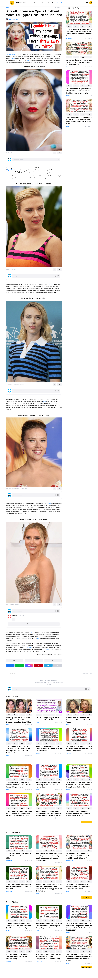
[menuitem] (36, 3)
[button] (14, 660)
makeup (28, 60)
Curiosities (69, 38)
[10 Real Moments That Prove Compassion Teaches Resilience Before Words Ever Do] (79, 800)
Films (67, 724)
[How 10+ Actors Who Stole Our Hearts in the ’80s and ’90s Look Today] (79, 706)
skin (38, 638)
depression (10, 170)
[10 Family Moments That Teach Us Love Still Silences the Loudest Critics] (19, 842)
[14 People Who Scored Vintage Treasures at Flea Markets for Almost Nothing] (19, 943)
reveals (47, 649)
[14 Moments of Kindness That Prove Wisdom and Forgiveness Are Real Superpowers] (79, 873)
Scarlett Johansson (11, 54)
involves (48, 503)
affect (40, 170)
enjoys (31, 632)
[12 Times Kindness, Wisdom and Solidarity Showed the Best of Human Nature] (49, 771)
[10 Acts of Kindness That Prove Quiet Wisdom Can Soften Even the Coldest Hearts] (49, 735)
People (7, 7)
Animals (8, 930)
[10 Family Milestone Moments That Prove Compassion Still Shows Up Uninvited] (19, 873)
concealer (51, 284)
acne (13, 58)
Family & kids (69, 67)
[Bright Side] (18, 3)
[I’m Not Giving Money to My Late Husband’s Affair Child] (49, 706)
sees (44, 401)
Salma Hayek (27, 647)
